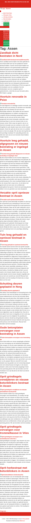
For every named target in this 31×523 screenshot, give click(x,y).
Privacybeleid (26, 518)
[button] (4, 27)
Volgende (4, 511)
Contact (6, 21)
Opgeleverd (8, 17)
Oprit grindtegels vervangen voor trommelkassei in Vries (14, 429)
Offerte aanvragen (6, 24)
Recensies (7, 19)
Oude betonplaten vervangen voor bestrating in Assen (12, 330)
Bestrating (7, 13)
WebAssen (22, 520)
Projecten (7, 15)
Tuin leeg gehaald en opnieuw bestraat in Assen (13, 237)
